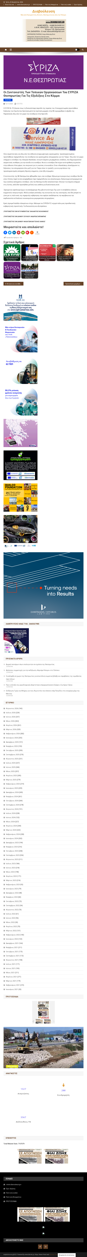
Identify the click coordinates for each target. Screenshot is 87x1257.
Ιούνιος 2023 (10, 868)
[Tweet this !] (10, 232)
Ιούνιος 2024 (10, 817)
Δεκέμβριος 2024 (12, 792)
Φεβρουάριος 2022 (13, 935)
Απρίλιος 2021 (11, 977)
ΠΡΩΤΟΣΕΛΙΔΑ (37, 4)
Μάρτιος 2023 (11, 880)
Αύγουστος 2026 (12, 708)
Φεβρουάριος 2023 (13, 884)
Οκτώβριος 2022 (12, 901)
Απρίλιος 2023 (11, 876)
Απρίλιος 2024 (11, 826)
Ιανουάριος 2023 (12, 889)
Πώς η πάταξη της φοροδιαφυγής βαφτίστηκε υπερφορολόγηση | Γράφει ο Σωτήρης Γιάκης (39, 685)
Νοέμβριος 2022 (12, 897)
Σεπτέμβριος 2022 (12, 905)
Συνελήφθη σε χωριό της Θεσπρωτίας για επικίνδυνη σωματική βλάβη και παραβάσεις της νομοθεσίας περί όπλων (44, 677)
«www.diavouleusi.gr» (23, 4)
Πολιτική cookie (66, 4)
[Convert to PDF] (27, 232)
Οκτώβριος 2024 (12, 801)
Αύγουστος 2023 (12, 859)
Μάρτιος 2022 (11, 931)
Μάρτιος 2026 (11, 729)
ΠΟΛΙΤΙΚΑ (8, 100)
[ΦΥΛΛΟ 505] (39, 1021)
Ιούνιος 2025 (10, 767)
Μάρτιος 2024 (11, 830)
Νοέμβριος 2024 (12, 796)
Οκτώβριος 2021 (12, 952)
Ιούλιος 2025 (10, 763)
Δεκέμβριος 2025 (12, 742)
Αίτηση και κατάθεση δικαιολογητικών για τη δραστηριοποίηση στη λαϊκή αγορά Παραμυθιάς (15, 284)
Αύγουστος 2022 (12, 910)
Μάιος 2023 (10, 872)
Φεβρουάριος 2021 (13, 985)
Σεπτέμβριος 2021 (12, 956)
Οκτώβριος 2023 (12, 851)
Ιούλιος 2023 (10, 863)
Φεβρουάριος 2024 (13, 834)
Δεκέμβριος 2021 (12, 943)
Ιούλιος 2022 (10, 914)
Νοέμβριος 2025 (12, 746)
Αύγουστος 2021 (12, 960)
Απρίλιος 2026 (11, 725)
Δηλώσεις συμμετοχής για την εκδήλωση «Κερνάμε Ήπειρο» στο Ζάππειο (32, 670)
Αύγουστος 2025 (12, 759)
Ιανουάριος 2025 (12, 788)
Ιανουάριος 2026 (12, 738)
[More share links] (32, 232)
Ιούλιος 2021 (10, 964)
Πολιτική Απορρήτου (51, 4)
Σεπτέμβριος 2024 (12, 805)
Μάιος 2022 (10, 922)
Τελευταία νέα (9, 4)
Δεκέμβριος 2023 (12, 843)
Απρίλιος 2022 (11, 926)
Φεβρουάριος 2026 (13, 734)
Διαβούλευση (43, 11)
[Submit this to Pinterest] (18, 232)
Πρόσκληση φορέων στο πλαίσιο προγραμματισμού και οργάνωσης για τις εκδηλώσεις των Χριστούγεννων (74, 284)
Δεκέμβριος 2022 (12, 893)
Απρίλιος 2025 (11, 775)
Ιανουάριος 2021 (12, 989)
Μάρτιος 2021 (11, 981)
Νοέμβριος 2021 (12, 947)
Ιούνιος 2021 (10, 968)
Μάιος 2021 (10, 972)
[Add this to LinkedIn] (14, 232)
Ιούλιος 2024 (10, 813)
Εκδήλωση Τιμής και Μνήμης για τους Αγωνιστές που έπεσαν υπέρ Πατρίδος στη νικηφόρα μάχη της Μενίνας (43, 692)
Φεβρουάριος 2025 (13, 784)
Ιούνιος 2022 (10, 918)
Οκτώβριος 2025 (12, 750)
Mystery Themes (54, 1254)
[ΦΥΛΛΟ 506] (48, 1021)
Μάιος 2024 (10, 822)
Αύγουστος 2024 (12, 809)
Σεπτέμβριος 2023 (12, 855)
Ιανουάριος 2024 (12, 838)
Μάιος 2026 (10, 721)
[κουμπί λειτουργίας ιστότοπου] (77, 50)
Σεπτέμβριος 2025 (12, 754)
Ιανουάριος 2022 (12, 939)
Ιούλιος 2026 (10, 713)
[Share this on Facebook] (5, 232)
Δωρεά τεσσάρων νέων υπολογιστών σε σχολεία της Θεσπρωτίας (30, 664)
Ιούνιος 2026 (10, 717)
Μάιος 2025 (10, 771)
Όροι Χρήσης (78, 4)
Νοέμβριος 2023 (12, 847)
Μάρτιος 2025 (11, 780)
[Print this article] (23, 232)
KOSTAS (19, 104)
